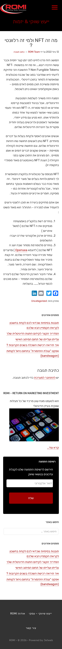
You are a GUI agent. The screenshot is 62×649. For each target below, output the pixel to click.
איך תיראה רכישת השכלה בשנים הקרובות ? (32, 345)
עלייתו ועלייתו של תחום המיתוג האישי (37, 339)
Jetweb (48, 640)
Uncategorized (39, 301)
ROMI (13, 8)
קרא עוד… (53, 447)
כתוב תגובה (19, 52)
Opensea (21, 250)
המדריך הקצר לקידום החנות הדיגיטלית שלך (32, 333)
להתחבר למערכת (44, 377)
